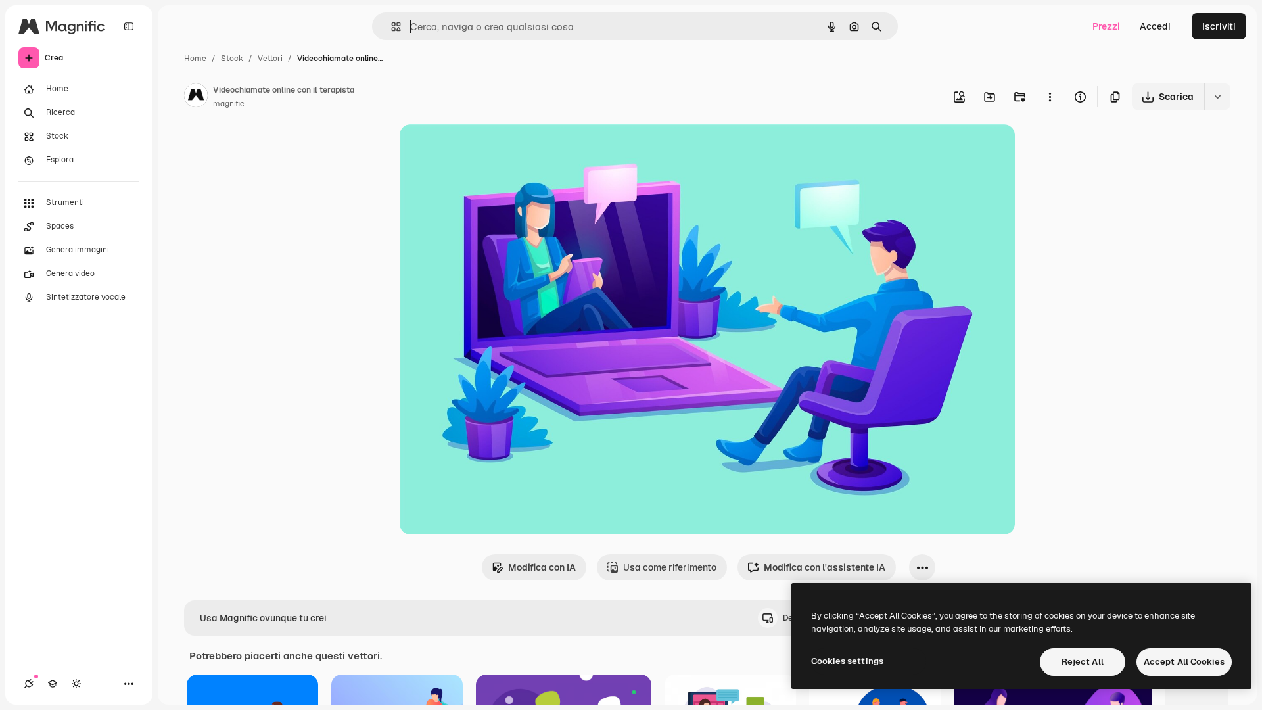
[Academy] (52, 683)
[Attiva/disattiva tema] (76, 683)
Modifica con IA (542, 567)
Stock (232, 58)
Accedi (1155, 26)
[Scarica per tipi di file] (1217, 96)
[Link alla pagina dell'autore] (196, 97)
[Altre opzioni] (1050, 96)
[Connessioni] (28, 683)
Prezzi (1106, 26)
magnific (229, 104)
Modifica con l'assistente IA (824, 567)
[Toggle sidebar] (128, 26)
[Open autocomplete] (391, 27)
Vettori (270, 58)
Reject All (1083, 661)
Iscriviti (1219, 26)
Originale (486, 149)
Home (195, 58)
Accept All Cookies (1184, 661)
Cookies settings (847, 661)
